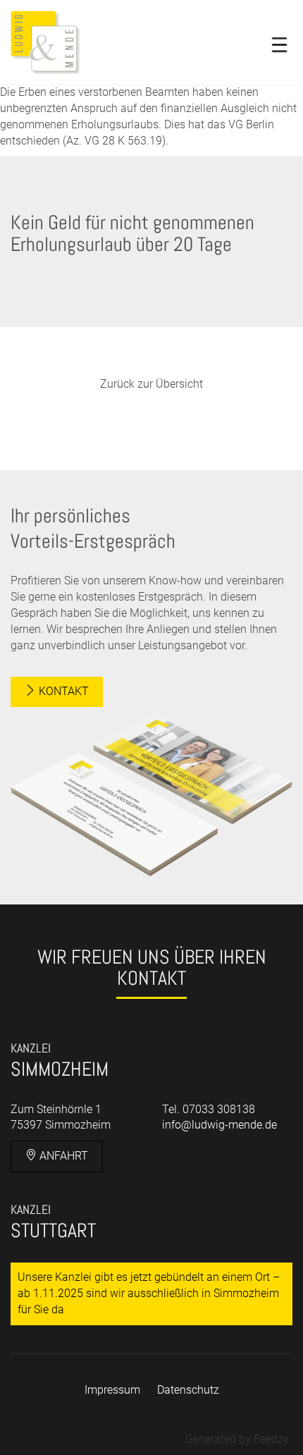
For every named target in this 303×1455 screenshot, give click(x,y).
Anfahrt (62, 1155)
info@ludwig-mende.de (219, 1124)
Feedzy (271, 1439)
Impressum (112, 1389)
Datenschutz (188, 1389)
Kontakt (62, 691)
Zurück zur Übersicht (151, 384)
